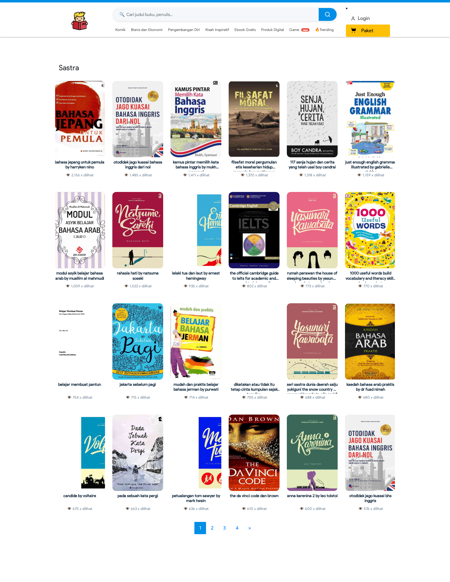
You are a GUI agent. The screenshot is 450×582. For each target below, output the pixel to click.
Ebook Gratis (245, 29)
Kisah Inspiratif (217, 29)
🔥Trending (324, 29)
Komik (120, 29)
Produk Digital (272, 29)
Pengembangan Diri (184, 29)
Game (298, 29)
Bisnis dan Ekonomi (147, 29)
